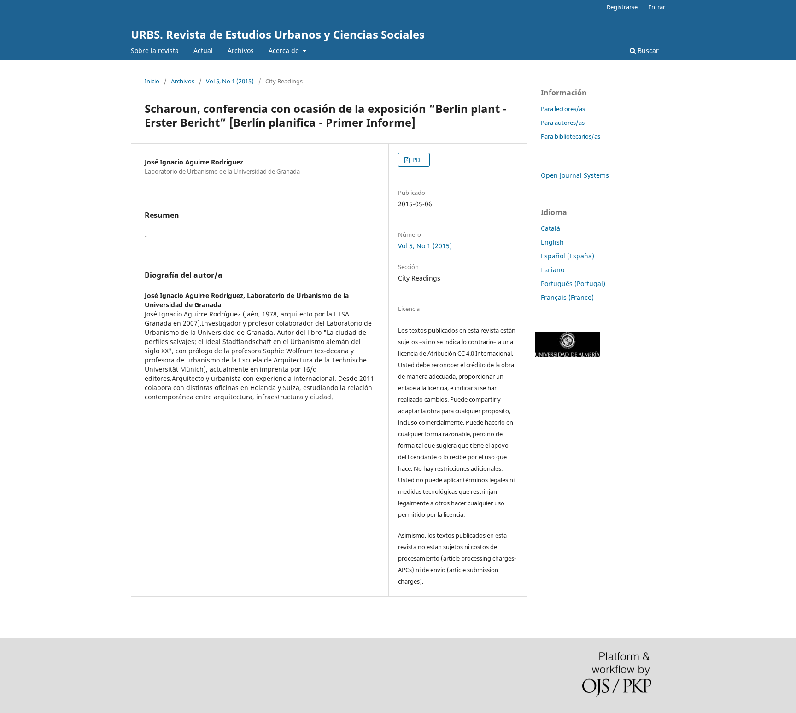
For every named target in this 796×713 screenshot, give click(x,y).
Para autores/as (563, 122)
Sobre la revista (155, 50)
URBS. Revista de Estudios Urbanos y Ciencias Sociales (278, 34)
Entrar (656, 7)
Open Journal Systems (575, 175)
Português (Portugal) (573, 283)
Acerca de (285, 50)
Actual (203, 50)
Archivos (241, 50)
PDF (417, 160)
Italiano (552, 269)
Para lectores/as (563, 109)
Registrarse (622, 7)
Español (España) (567, 255)
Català (550, 228)
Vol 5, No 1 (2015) (230, 81)
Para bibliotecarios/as (570, 136)
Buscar (647, 50)
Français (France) (567, 297)
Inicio (152, 81)
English (552, 242)
